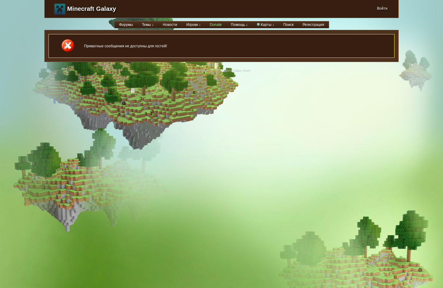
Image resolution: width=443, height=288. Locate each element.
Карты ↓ (267, 25)
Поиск (288, 25)
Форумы (126, 25)
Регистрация (313, 25)
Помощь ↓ (239, 25)
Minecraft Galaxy (91, 8)
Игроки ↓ (193, 25)
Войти (382, 8)
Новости (170, 25)
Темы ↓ (148, 25)
